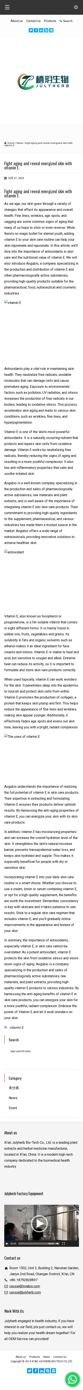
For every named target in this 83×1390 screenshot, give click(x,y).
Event (13, 1108)
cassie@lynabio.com (24, 1286)
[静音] (58, 1243)
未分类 (14, 1088)
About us (17, 21)
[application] (41, 1226)
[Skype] (46, 30)
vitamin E (16, 1027)
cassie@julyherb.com (25, 1292)
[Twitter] (31, 30)
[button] (39, 1223)
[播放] (7, 1243)
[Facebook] (36, 30)
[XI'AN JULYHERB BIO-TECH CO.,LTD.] (41, 115)
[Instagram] (51, 30)
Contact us (33, 21)
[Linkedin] (41, 30)
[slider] (37, 1244)
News (13, 1098)
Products (50, 21)
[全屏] (63, 1243)
